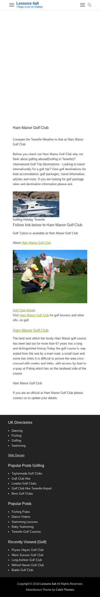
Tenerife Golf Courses (26, 531)
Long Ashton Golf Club (27, 560)
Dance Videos (21, 516)
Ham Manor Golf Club (36, 243)
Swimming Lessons (25, 522)
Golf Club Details (24, 310)
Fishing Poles (21, 512)
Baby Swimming (22, 527)
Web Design (16, 455)
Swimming (19, 445)
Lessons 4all (27, 3)
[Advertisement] (50, 63)
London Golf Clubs (24, 483)
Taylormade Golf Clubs (27, 473)
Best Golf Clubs (22, 493)
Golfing (16, 440)
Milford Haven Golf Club (28, 565)
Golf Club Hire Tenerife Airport (32, 488)
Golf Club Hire (21, 478)
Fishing (16, 435)
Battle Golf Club (22, 570)
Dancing (17, 430)
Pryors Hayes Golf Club (27, 550)
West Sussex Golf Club (27, 555)
